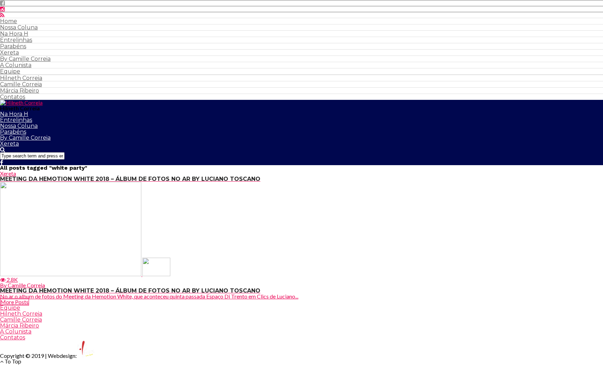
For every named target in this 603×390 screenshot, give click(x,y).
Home (8, 21)
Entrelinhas (16, 40)
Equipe (10, 71)
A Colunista (15, 65)
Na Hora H (14, 33)
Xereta (9, 52)
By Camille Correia (25, 59)
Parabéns (13, 46)
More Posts (14, 302)
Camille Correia (21, 84)
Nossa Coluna (19, 27)
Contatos (12, 97)
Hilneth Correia (21, 78)
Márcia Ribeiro (19, 90)
